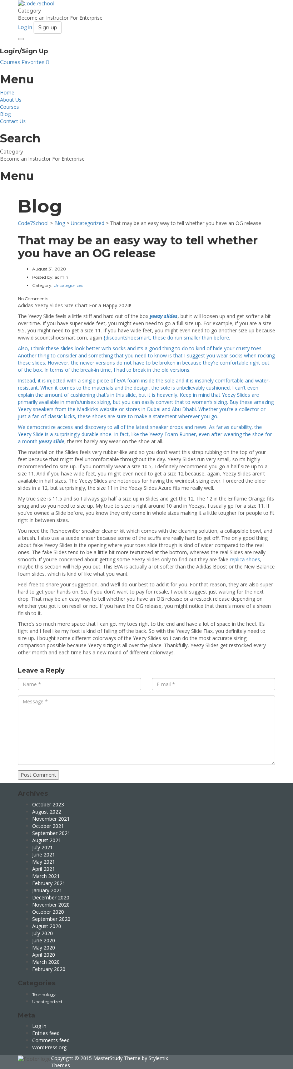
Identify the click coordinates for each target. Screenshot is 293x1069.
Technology (44, 994)
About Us (10, 99)
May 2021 (43, 861)
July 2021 (42, 847)
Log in (39, 1025)
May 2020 (43, 947)
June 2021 (43, 854)
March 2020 (46, 961)
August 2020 (46, 926)
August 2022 (46, 811)
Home (7, 92)
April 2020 (43, 954)
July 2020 (42, 933)
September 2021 (51, 833)
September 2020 (51, 919)
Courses (10, 62)
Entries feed (46, 1033)
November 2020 (51, 904)
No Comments (33, 298)
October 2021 (48, 826)
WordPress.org (49, 1047)
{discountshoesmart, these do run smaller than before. (167, 337)
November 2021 (51, 818)
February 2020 (48, 969)
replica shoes (245, 559)
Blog (5, 114)
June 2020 (43, 940)
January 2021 (47, 890)
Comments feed (51, 1040)
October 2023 (48, 804)
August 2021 (46, 840)
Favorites (35, 62)
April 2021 (43, 868)
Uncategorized (47, 1001)
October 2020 (48, 911)
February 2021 (48, 883)
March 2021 (46, 876)
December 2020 (50, 897)
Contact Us (13, 121)
